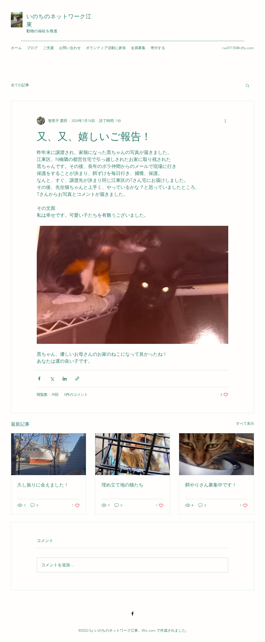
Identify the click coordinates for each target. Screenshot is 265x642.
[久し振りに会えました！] (48, 454)
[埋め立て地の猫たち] (132, 454)
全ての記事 (20, 85)
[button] (247, 85)
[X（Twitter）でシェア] (51, 378)
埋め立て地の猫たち (122, 485)
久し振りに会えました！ (43, 485)
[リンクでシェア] (77, 378)
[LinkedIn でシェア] (64, 378)
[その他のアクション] (225, 121)
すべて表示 (245, 423)
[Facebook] (132, 613)
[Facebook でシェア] (39, 378)
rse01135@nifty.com (238, 47)
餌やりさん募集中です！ (211, 485)
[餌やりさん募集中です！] (216, 454)
